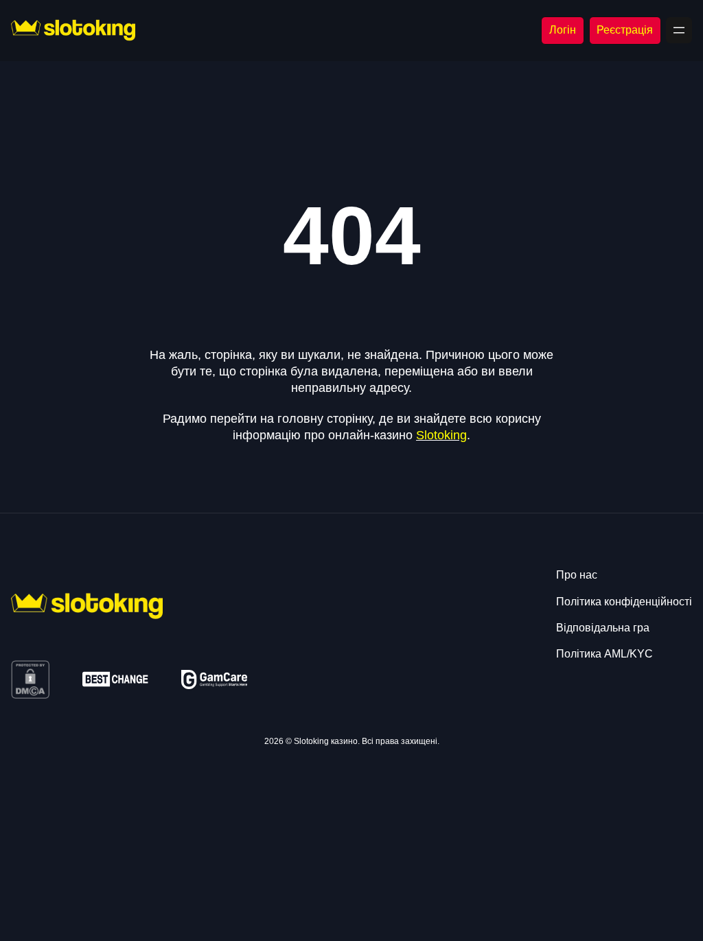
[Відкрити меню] (679, 30)
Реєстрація (625, 30)
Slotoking (441, 435)
